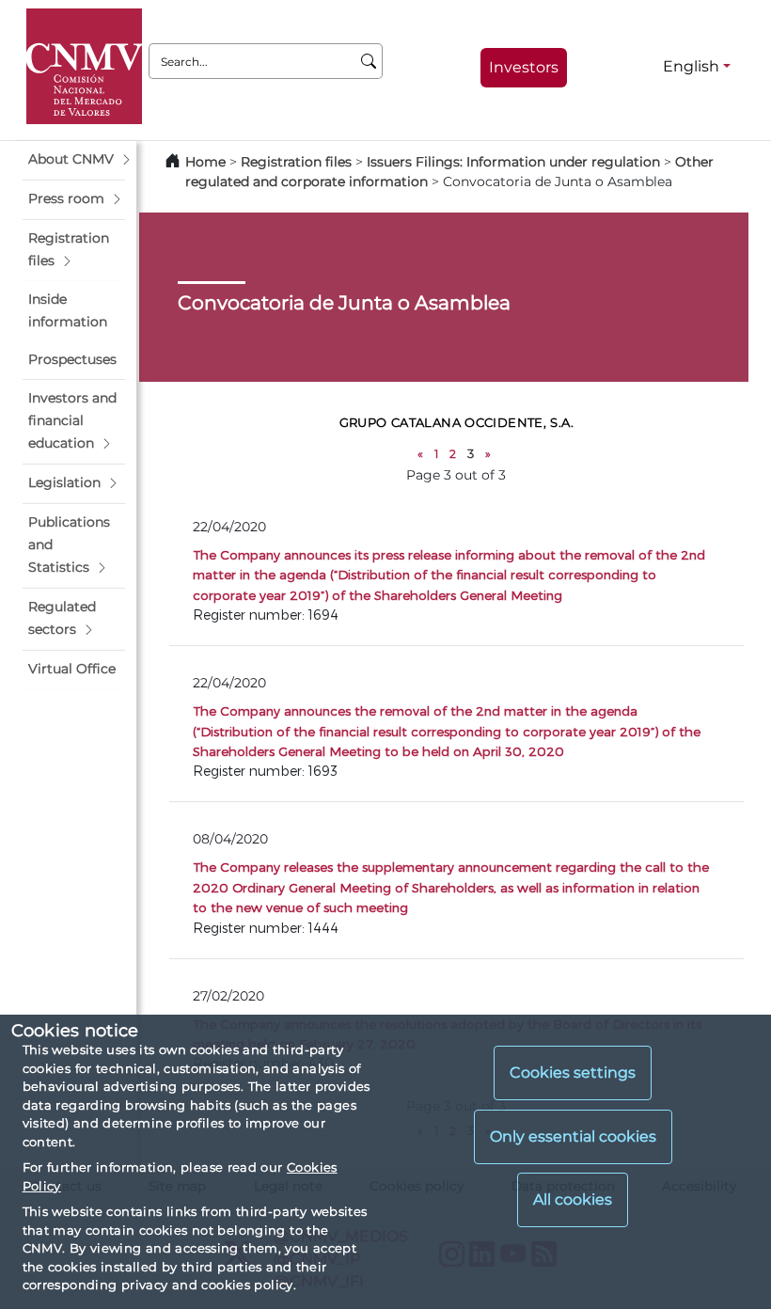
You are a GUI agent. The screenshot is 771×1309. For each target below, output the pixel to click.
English (691, 66)
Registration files (296, 161)
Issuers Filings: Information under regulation (513, 161)
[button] (74, 160)
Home (205, 161)
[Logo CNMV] (84, 66)
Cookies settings (573, 1072)
